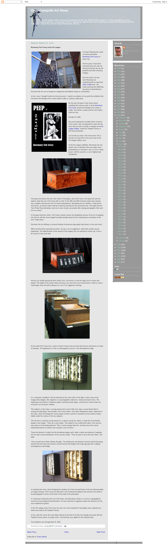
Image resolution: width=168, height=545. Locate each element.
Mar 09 (121, 211)
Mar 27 (121, 158)
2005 (119, 256)
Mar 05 (121, 222)
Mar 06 (121, 220)
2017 (119, 95)
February (122, 238)
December (123, 118)
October (122, 123)
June (121, 135)
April (121, 141)
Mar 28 (121, 155)
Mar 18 (121, 185)
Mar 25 (121, 164)
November (123, 121)
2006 (119, 253)
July (120, 132)
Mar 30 (121, 149)
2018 (119, 92)
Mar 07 (121, 217)
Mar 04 (121, 225)
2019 (119, 89)
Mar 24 (121, 167)
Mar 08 (121, 214)
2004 (119, 259)
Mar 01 (121, 234)
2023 (119, 77)
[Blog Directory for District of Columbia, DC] (119, 278)
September (123, 126)
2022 (119, 80)
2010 (119, 115)
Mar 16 (121, 190)
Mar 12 (121, 202)
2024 (119, 74)
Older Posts (101, 532)
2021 (119, 83)
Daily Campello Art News (49, 10)
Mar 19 (121, 182)
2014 (119, 103)
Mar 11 (120, 205)
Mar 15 (121, 193)
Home (66, 532)
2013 (119, 106)
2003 (119, 262)
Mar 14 (121, 196)
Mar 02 (121, 231)
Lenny (127, 47)
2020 (119, 86)
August (121, 129)
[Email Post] (65, 526)
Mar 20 (121, 179)
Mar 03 (121, 228)
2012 (119, 109)
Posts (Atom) (42, 537)
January (122, 241)
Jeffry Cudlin (87, 84)
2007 (119, 250)
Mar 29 (121, 152)
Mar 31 (121, 146)
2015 (119, 101)
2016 (119, 98)
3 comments (57, 526)
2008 (119, 247)
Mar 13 (121, 199)
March (121, 144)
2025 (119, 71)
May (120, 138)
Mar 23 (121, 170)
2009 (119, 244)
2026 (119, 68)
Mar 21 (121, 176)
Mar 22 (121, 173)
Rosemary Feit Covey (90, 57)
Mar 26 (121, 161)
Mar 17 (121, 187)
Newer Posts (31, 532)
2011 (119, 112)
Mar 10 (121, 208)
